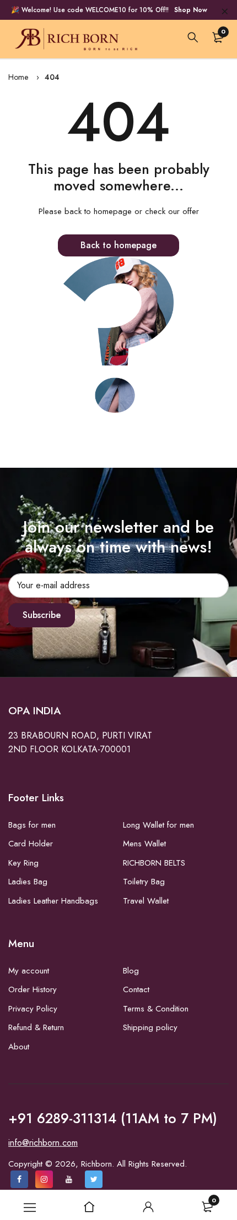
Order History (32, 989)
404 (52, 77)
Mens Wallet (144, 844)
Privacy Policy (32, 1009)
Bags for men (32, 825)
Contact (136, 989)
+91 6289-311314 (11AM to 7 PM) (112, 1118)
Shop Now (190, 10)
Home (18, 77)
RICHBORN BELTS (154, 863)
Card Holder (30, 844)
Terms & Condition (155, 1009)
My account (28, 971)
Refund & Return (36, 1027)
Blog (131, 971)
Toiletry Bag (144, 882)
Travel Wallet (146, 901)
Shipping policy (150, 1027)
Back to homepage (118, 245)
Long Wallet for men (158, 825)
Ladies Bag (27, 882)
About (18, 1047)
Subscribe (42, 615)
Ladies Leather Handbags (53, 901)
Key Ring (23, 863)
